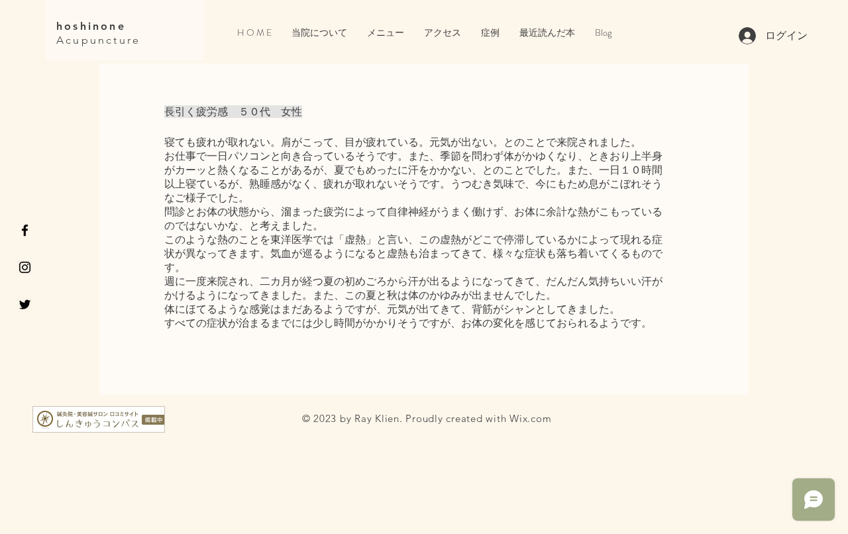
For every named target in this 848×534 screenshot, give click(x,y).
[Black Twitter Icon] (24, 304)
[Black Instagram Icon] (24, 267)
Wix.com (530, 418)
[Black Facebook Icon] (24, 230)
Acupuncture (98, 40)
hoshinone (91, 26)
